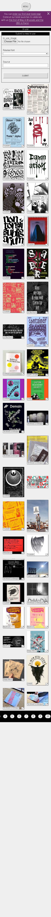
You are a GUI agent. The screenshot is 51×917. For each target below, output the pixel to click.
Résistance (7, 553)
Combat (6, 374)
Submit (25, 76)
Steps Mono (32, 651)
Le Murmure (32, 312)
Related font (9, 50)
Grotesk (6, 496)
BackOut (30, 530)
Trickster (6, 108)
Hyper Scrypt (32, 375)
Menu (25, 7)
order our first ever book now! (26, 14)
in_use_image (9, 38)
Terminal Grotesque (11, 431)
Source (6, 62)
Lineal (29, 399)
